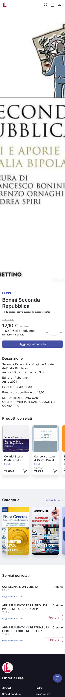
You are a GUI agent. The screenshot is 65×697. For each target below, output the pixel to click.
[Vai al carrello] (52, 4)
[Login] (59, 4)
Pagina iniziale (42, 694)
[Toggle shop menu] (12, 4)
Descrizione (12, 358)
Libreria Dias (13, 678)
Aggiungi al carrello (32, 344)
